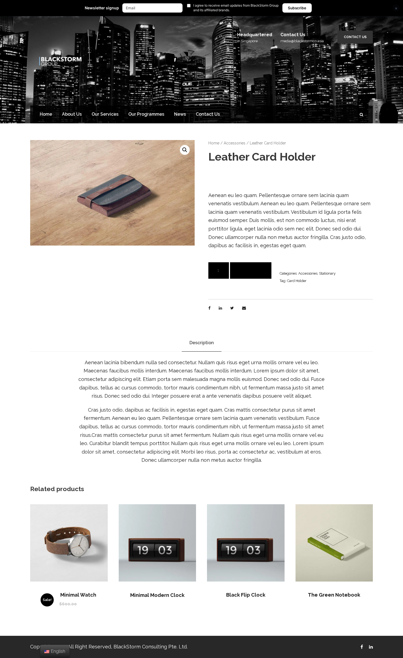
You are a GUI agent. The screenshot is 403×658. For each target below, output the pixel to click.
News (180, 114)
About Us (72, 114)
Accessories (234, 143)
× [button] (396, 8)
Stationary (327, 273)
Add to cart (250, 270)
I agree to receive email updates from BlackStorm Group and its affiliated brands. (236, 7)
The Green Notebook (334, 595)
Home (46, 114)
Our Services (105, 114)
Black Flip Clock (245, 595)
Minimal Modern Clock (157, 595)
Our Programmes (146, 114)
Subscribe (297, 8)
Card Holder (296, 281)
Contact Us (355, 37)
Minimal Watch (78, 595)
